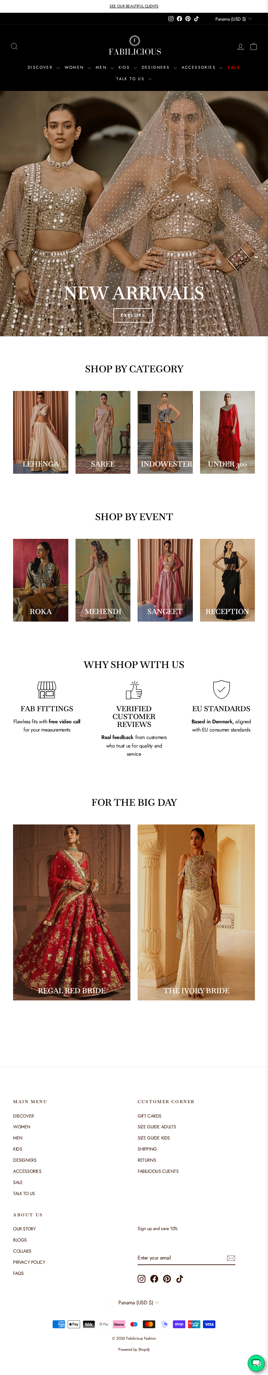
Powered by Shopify (134, 1349)
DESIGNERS (157, 67)
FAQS (18, 1273)
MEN (102, 67)
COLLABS (22, 1251)
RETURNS (147, 1160)
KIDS (125, 67)
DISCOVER (41, 67)
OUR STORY (24, 1228)
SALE (233, 67)
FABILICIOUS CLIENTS (158, 1171)
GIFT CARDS (149, 1116)
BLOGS (20, 1240)
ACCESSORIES (200, 67)
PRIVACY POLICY (29, 1262)
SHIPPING (147, 1149)
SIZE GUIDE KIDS (154, 1138)
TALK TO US (131, 79)
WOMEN (75, 67)
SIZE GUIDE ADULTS (157, 1126)
